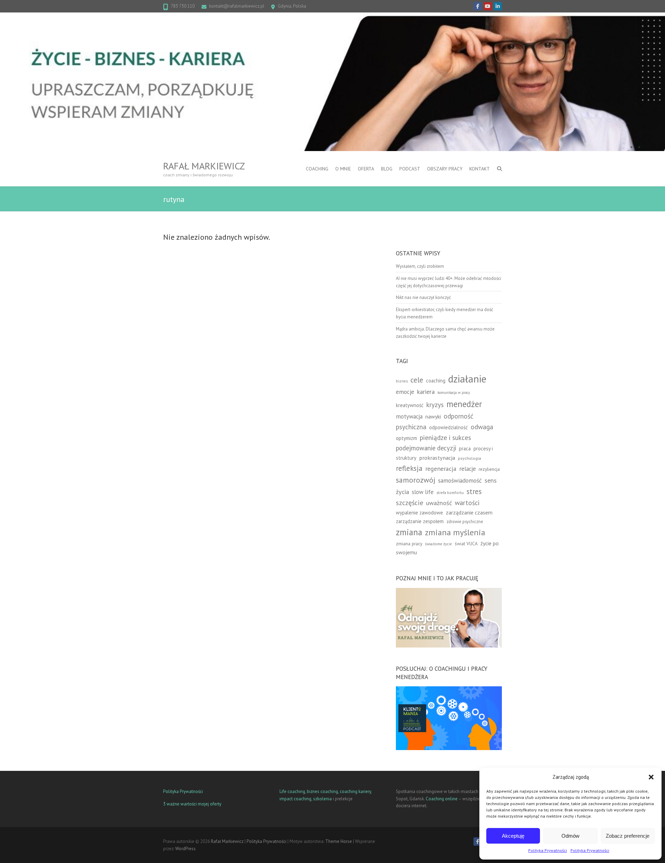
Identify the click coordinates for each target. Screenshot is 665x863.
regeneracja (440, 469)
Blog (386, 169)
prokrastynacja (437, 457)
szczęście (409, 502)
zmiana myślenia (455, 532)
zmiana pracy (409, 543)
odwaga (482, 426)
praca (465, 448)
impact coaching (295, 799)
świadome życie (438, 543)
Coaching (317, 169)
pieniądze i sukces (445, 437)
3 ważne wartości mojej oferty (192, 804)
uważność (439, 503)
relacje (467, 469)
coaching (435, 380)
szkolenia (322, 799)
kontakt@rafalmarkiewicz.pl (236, 6)
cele (416, 380)
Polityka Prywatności (547, 850)
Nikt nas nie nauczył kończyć (423, 297)
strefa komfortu (450, 492)
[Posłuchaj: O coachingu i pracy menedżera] (449, 690)
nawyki (433, 416)
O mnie (343, 169)
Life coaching (292, 791)
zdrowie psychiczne (464, 521)
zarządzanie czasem (469, 512)
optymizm (406, 438)
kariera (426, 392)
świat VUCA (466, 543)
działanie (467, 378)
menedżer (464, 404)
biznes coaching (322, 791)
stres (474, 491)
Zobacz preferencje (627, 836)
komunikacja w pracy (453, 392)
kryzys (435, 404)
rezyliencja (489, 469)
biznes (402, 381)
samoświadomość (460, 480)
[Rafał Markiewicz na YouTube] (488, 6)
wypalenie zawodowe (419, 512)
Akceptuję (513, 836)
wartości (467, 502)
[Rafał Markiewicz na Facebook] (477, 6)
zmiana (409, 532)
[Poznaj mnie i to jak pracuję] (449, 591)
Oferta (366, 169)
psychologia (469, 458)
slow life (423, 492)
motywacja (409, 416)
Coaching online (442, 799)
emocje (405, 392)
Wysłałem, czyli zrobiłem (420, 266)
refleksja (409, 468)
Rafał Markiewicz (204, 166)
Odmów (570, 836)
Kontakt (479, 169)
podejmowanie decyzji (426, 448)
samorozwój (415, 480)
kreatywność (410, 405)
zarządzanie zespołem (420, 521)
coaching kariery (355, 791)
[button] (651, 777)
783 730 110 (183, 6)
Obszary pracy (444, 169)
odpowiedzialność (448, 427)
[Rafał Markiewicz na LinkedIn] (498, 6)
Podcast (409, 169)
